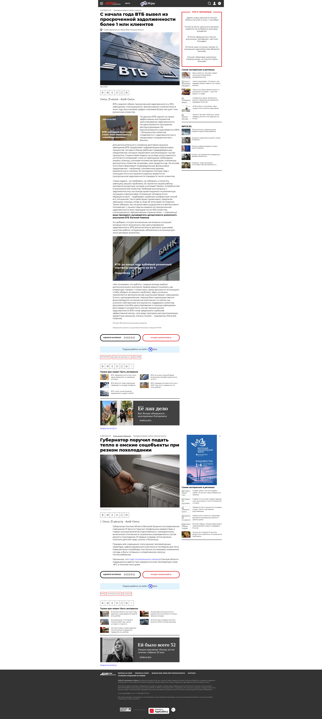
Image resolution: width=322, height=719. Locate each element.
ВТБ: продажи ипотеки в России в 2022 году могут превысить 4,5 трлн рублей (164, 385)
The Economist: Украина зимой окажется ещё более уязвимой (204, 130)
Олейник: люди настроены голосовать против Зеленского (204, 164)
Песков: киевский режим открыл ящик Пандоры (204, 147)
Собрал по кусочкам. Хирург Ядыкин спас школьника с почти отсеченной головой (207, 501)
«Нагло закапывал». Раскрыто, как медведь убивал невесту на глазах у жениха (206, 83)
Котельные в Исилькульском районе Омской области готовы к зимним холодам (164, 614)
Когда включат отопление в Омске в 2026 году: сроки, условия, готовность (122, 622)
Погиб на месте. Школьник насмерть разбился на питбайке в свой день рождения (202, 29)
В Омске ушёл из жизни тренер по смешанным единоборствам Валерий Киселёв (201, 49)
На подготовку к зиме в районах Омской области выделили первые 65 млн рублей (123, 630)
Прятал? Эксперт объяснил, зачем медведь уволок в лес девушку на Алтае (205, 117)
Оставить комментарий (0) (161, 338)
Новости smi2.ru (108, 428)
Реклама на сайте (125, 673)
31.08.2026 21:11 (105, 436)
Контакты (192, 673)
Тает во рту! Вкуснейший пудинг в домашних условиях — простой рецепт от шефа (205, 92)
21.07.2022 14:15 (105, 10)
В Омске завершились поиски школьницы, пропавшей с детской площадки (202, 39)
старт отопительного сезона (144, 559)
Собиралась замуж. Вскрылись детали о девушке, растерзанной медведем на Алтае (205, 100)
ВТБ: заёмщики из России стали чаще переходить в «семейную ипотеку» (123, 377)
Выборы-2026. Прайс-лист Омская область (168, 673)
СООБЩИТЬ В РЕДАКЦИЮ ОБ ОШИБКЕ (131, 676)
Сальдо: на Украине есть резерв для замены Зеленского (206, 155)
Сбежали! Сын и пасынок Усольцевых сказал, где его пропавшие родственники (207, 509)
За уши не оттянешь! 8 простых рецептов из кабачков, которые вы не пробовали (207, 534)
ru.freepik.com (105, 509)
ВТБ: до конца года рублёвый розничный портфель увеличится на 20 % (143, 266)
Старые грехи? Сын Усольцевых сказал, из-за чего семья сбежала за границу (206, 493)
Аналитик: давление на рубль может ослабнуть (206, 139)
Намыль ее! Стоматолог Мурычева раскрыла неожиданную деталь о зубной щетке (205, 518)
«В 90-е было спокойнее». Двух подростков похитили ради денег (205, 107)
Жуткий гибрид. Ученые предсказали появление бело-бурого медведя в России (207, 526)
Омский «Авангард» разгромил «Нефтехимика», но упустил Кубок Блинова (202, 59)
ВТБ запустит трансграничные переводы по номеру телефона (123, 384)
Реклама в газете (142, 673)
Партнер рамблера (140, 709)
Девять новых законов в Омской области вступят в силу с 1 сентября (201, 19)
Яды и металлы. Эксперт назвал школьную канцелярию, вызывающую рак (204, 75)
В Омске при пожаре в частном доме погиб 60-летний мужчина (163, 621)
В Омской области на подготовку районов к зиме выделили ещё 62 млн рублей (124, 614)
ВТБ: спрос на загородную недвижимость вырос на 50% (122, 392)
